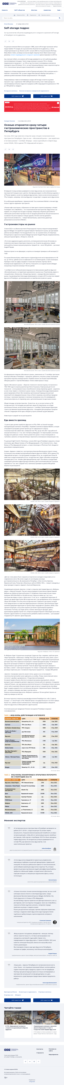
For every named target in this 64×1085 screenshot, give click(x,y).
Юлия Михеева (8, 24)
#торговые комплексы (44, 992)
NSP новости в (16, 96)
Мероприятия (53, 1054)
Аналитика (47, 10)
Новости (5, 10)
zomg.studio (32, 1081)
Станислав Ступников (45, 920)
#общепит (18, 995)
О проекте (40, 1053)
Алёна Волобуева (46, 848)
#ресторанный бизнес (10, 992)
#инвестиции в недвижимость (28, 992)
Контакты (40, 1049)
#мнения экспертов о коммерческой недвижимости (34, 91)
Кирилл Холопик (57, 6)
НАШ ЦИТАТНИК (21, 1)
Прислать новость (45, 15)
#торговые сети (8, 995)
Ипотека (34, 10)
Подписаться (33, 15)
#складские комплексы (10, 91)
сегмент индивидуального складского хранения (25, 55)
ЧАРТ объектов (19, 10)
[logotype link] (9, 3)
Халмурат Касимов (9, 121)
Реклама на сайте (52, 1050)
